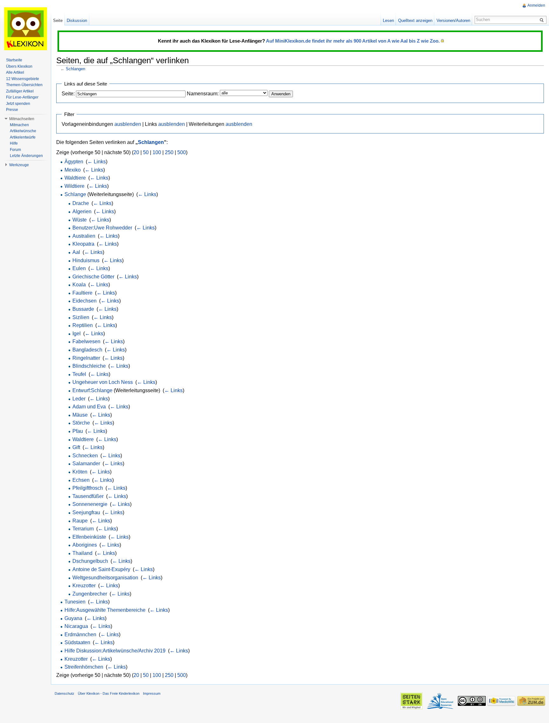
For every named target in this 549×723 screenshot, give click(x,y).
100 (156, 152)
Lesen (388, 20)
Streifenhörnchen (83, 667)
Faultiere (82, 293)
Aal (76, 252)
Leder (78, 398)
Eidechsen (84, 301)
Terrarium (83, 528)
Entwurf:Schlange (92, 390)
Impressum (151, 693)
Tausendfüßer (88, 496)
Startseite (14, 60)
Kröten (79, 471)
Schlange (75, 194)
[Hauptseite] (25, 28)
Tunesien (74, 601)
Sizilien (80, 317)
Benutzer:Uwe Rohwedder (102, 227)
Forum (15, 149)
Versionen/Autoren (453, 20)
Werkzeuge (19, 165)
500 (181, 152)
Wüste (79, 219)
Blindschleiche (89, 366)
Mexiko (72, 170)
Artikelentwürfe (23, 137)
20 (136, 152)
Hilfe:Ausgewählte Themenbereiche (105, 610)
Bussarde (83, 309)
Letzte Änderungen (26, 155)
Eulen (79, 268)
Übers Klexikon (19, 66)
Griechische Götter (93, 276)
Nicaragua (76, 626)
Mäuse (80, 415)
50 (146, 152)
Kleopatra (83, 244)
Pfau (77, 431)
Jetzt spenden (18, 103)
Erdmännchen (80, 634)
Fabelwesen (86, 341)
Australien (83, 236)
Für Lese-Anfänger (22, 97)
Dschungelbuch (90, 561)
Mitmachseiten (21, 119)
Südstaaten (77, 642)
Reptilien (82, 325)
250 (169, 152)
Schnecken (85, 455)
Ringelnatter (86, 358)
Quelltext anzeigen (415, 20)
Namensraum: (203, 93)
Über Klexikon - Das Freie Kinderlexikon (108, 693)
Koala (79, 284)
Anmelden (536, 5)
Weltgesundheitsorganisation (105, 577)
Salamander (86, 463)
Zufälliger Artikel (20, 91)
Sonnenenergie (89, 504)
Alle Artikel (15, 72)
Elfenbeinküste (89, 537)
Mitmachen (19, 125)
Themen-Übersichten (24, 85)
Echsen (81, 480)
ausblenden (127, 124)
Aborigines (84, 545)
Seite (58, 20)
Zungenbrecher (89, 594)
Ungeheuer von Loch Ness (102, 382)
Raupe (80, 520)
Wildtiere (74, 186)
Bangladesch (87, 349)
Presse (12, 109)
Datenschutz (64, 693)
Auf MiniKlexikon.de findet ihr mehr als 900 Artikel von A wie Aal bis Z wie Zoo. (353, 41)
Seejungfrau (86, 512)
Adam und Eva (89, 406)
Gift (76, 447)
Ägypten (73, 161)
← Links (96, 161)
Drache (80, 203)
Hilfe (14, 143)
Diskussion (77, 20)
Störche (81, 423)
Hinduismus (85, 260)
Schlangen (75, 68)
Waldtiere (75, 178)
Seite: (68, 93)
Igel (76, 333)
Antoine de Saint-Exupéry (101, 569)
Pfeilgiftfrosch (87, 488)
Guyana (73, 618)
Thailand (82, 553)
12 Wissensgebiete (22, 79)
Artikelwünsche (23, 131)
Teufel (79, 374)
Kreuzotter (84, 585)
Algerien (82, 211)
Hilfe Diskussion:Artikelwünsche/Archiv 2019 (115, 650)
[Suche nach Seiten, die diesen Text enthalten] (542, 19)
